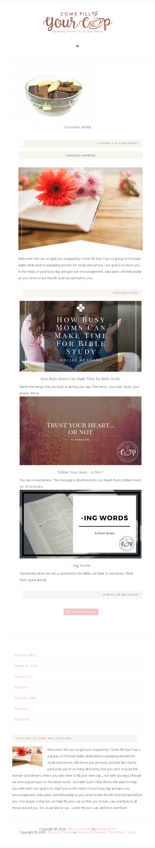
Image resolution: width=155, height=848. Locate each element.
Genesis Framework (91, 832)
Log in (131, 832)
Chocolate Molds (77, 127)
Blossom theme (79, 829)
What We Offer (25, 698)
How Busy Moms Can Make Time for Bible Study (80, 379)
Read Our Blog (25, 655)
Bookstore (22, 719)
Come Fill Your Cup (77, 23)
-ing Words (80, 566)
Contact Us (22, 676)
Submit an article (26, 666)
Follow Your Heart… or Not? (81, 472)
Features (20, 687)
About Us (21, 709)
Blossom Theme (60, 832)
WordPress (116, 832)
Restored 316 (106, 829)
